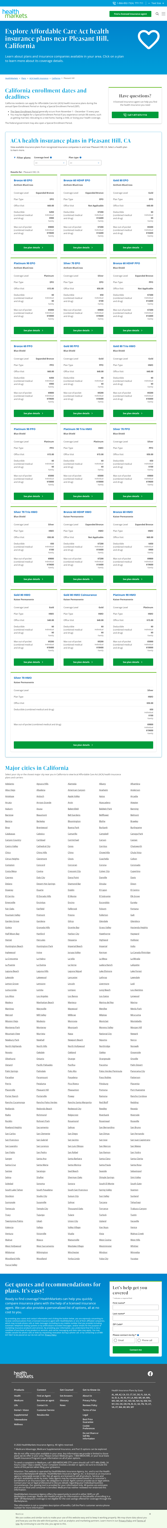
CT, (131, 1394)
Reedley (103, 1108)
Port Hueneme (137, 1089)
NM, (146, 1400)
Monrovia (72, 1021)
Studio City (42, 1196)
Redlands (9, 1108)
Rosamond (73, 1121)
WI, (124, 1407)
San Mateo (135, 1146)
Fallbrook (72, 908)
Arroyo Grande (44, 802)
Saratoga (41, 1171)
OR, (125, 1404)
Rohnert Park (43, 1121)
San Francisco (12, 1139)
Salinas (71, 1127)
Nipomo (103, 1039)
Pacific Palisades (45, 1064)
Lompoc (72, 990)
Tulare (71, 1214)
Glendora (135, 921)
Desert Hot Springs (46, 883)
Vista (101, 1233)
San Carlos (10, 1133)
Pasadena (72, 1077)
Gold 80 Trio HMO (124, 346)
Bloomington (74, 821)
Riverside (134, 1114)
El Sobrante (105, 896)
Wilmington (42, 1252)
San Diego (73, 1133)
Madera (9, 1002)
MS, (118, 1400)
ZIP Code (117, 1324)
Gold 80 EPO (120, 180)
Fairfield (40, 908)
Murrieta (41, 1033)
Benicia (8, 821)
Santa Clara (104, 1158)
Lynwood (134, 996)
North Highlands (13, 1046)
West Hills (135, 1239)
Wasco (40, 1239)
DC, (135, 1394)
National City (105, 1033)
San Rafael (73, 1152)
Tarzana (103, 1202)
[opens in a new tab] (150, 1375)
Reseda (134, 1108)
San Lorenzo (43, 1146)
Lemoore (41, 983)
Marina (133, 1002)
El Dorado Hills (44, 896)
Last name (118, 1313)
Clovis (71, 858)
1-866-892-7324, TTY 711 (130, 3)
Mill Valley (41, 1015)
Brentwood (42, 827)
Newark (134, 1033)
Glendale (103, 921)
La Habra (41, 958)
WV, (128, 1407)
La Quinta (41, 965)
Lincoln (71, 983)
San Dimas (104, 1133)
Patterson (135, 1077)
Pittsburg (103, 1083)
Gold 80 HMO (22, 595)
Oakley (102, 1052)
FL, (142, 1394)
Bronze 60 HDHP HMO (77, 512)
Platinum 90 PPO (24, 429)
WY (132, 1407)
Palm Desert (136, 1064)
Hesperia (72, 940)
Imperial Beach (75, 946)
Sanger (8, 1158)
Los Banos (73, 996)
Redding (134, 1102)
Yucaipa (134, 1258)
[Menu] (163, 14)
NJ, (141, 1400)
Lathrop (103, 977)
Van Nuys (103, 1227)
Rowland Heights (13, 1127)
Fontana (134, 908)
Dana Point (73, 877)
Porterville (42, 1096)
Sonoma (41, 1183)
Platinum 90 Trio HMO (78, 429)
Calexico (41, 833)
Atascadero (104, 802)
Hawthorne (104, 933)
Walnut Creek (137, 1233)
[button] (51, 157)
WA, (121, 1407)
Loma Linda (11, 990)
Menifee (103, 1008)
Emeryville (10, 902)
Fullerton (103, 915)
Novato (8, 1052)
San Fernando (137, 1133)
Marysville (41, 1008)
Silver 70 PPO (121, 429)
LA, (132, 1397)
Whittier (134, 1246)
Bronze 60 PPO (23, 346)
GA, (146, 1394)
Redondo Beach (44, 1108)
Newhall (40, 1039)
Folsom (102, 908)
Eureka (133, 902)
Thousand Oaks (75, 1208)
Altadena (41, 790)
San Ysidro (135, 1152)
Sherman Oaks (75, 1177)
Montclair (104, 1021)
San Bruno (135, 1127)
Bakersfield (73, 808)
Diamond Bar (74, 883)
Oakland (72, 1052)
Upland (102, 1221)
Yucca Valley (11, 1264)
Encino (71, 902)
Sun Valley (104, 1196)
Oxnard (9, 1064)
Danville (103, 877)
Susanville (41, 1202)
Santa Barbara (75, 1158)
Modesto (41, 1021)
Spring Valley (105, 1189)
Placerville (10, 1089)
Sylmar (71, 1202)
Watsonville (73, 1239)
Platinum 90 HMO (124, 595)
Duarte (40, 890)
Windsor (103, 1252)
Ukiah (39, 1221)
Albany (102, 783)
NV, (150, 1400)
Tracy (8, 1214)
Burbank (103, 827)
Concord (41, 865)
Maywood (72, 1008)
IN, (122, 1397)
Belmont (134, 815)
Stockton (9, 1196)
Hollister (134, 940)
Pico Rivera (73, 1083)
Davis (133, 877)
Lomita (40, 990)
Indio (132, 946)
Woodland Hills (12, 1258)
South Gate (136, 1183)
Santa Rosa (135, 1164)
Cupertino (135, 871)
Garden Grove (12, 921)
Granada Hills (43, 927)
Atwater (134, 802)
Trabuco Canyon (138, 1208)
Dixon (133, 883)
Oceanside (135, 1052)
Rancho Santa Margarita (80, 1102)
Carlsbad (41, 840)
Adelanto (9, 783)
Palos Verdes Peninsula (110, 1071)
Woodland (42, 1258)
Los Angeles (42, 996)
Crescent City (74, 871)
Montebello (136, 1021)
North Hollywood (76, 1046)
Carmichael (73, 840)
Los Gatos (104, 996)
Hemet (8, 940)
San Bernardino (107, 1127)
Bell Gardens (74, 815)
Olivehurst (10, 1058)
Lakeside (9, 977)
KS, (125, 1397)
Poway (71, 1096)
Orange (71, 1058)
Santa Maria (42, 1164)
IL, (119, 1397)
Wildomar (10, 1252)
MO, (114, 1400)
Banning (134, 808)
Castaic (134, 840)
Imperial (103, 946)
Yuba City (103, 1258)
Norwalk (134, 1046)
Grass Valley (105, 927)
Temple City (42, 1208)
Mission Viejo (11, 1021)
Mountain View (12, 1033)
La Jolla (71, 958)
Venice (133, 1227)
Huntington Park (45, 946)
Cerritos (103, 846)
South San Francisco (78, 1189)
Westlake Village (76, 1246)
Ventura (9, 1233)
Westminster (105, 1246)
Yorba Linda (74, 1258)
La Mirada (135, 958)
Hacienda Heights (139, 927)
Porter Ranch (11, 1096)
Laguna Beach (12, 971)
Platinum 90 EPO (24, 263)
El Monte (72, 896)
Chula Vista (135, 852)
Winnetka (135, 1252)
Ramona (103, 1096)
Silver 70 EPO (72, 263)
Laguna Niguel (75, 971)
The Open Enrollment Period (24, 111)
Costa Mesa (11, 871)
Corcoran (72, 865)
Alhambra (135, 783)
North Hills (42, 1046)
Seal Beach (73, 1171)
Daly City (41, 877)
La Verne (72, 965)
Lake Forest (136, 971)
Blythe (102, 821)
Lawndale (135, 977)
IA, (113, 1397)
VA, (113, 1407)
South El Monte (106, 1183)
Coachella (104, 858)
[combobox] (50, 162)
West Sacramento (45, 1246)
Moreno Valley (106, 1027)
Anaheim (103, 790)
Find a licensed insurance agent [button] (130, 13)
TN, (142, 1404)
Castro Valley (11, 846)
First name (118, 1303)
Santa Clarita (136, 1158)
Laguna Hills (42, 971)
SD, (139, 1404)
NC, (126, 1400)
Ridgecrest (73, 1114)
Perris (8, 1083)
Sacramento (43, 1127)
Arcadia (134, 796)
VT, (116, 1407)
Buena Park (73, 827)
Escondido (104, 902)
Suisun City (73, 1196)
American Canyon (76, 790)
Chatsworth (136, 846)
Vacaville (134, 1221)
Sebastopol (136, 1171)
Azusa (39, 808)
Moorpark (73, 1027)
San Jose (103, 1139)
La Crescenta (11, 958)
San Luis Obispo (76, 1146)
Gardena (41, 921)
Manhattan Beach (45, 1002)
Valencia (9, 1227)
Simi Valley (135, 1177)
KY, (128, 1397)
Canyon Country (13, 840)
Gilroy (71, 921)
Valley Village (74, 1227)
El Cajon (103, 890)
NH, (138, 1400)
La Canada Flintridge (140, 952)
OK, (121, 1404)
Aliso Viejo (10, 790)
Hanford (41, 933)
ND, (130, 1400)
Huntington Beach (14, 946)
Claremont (42, 858)
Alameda (72, 783)
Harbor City (73, 933)
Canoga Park (136, 833)
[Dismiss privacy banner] (150, 1514)
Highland (103, 940)
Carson (102, 840)
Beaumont (42, 815)
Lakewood (41, 977)
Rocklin (8, 1121)
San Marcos (105, 1146)
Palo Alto (72, 1071)
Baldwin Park (105, 808)
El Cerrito (9, 896)
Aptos (102, 796)
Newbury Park (12, 1039)
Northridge (104, 1046)
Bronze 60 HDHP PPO (126, 263)
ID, (116, 1397)
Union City (73, 1221)
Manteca (72, 1002)
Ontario (40, 1058)
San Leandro (11, 1146)
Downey (9, 890)
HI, (149, 1394)
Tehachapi (135, 1202)
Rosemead (104, 1121)
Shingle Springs (106, 1177)
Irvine (39, 952)
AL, (113, 1394)
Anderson (135, 790)
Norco (133, 1039)
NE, (134, 1400)
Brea (7, 827)
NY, (113, 1404)
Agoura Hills (42, 783)
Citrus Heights (12, 858)
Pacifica (71, 1064)
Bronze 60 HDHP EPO (77, 180)
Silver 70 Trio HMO (25, 512)
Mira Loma (135, 1015)
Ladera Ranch (106, 965)
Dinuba (102, 883)
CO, (128, 1394)
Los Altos (9, 996)
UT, (149, 1404)
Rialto (8, 1114)
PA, (129, 1404)
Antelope (9, 796)
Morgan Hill (136, 1027)
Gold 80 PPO (71, 346)
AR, (116, 1394)
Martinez (9, 1008)
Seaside (103, 1171)
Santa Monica (74, 1164)
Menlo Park (136, 1008)
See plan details (32, 247)
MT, (122, 1400)
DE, (138, 1394)
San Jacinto (73, 1139)
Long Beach (105, 990)
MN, (148, 1397)
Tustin (133, 1214)
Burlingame (136, 827)
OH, (117, 1404)
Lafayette (134, 965)
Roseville (134, 1121)
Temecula (10, 1208)
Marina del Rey (106, 1002)
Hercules (41, 940)
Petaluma (41, 1083)
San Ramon (104, 1152)
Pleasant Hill (43, 1089)
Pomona (103, 1089)
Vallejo (40, 1227)
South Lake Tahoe (14, 1189)
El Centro (134, 890)
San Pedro (42, 1152)
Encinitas (41, 902)
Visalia (71, 1233)
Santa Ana (41, 1158)
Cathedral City (43, 846)
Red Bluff (103, 1102)
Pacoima (103, 1064)
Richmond (42, 1114)
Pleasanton (73, 1089)
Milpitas (103, 1015)
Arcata (8, 802)
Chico (8, 852)
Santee (8, 1171)
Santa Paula (105, 1164)
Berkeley (41, 821)
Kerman (103, 952)
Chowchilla (104, 852)
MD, (136, 1397)
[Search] (157, 14)
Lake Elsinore (105, 971)
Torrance (103, 1208)
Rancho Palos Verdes (47, 1102)
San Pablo (10, 1152)
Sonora (71, 1183)
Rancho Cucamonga (15, 1102)
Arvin (70, 802)
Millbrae (72, 1015)
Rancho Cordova (138, 1096)
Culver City (104, 871)
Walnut (8, 1239)
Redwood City (74, 1108)
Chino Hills (42, 852)
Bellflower (104, 815)
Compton (9, 865)
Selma (8, 1177)
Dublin (71, 890)
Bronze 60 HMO (123, 512)
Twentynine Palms (14, 1221)
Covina (40, 871)
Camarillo (72, 833)
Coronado (135, 865)
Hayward (134, 933)
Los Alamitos (136, 990)
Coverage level (41, 157)
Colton (133, 858)
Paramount (42, 1077)
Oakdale (40, 1052)
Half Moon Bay (12, 933)
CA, (124, 1394)
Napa (70, 1033)
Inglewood (10, 952)
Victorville (41, 1233)
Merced (9, 1015)
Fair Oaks (9, 908)
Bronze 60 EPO (23, 180)
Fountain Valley (12, 915)
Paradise (9, 1077)
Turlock (102, 1214)
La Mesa (103, 958)
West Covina (105, 1239)
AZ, (120, 1394)
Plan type (74, 157)
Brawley (134, 821)
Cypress (9, 877)
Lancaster (72, 977)
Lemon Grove (12, 983)
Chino (71, 852)
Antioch (40, 796)
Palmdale (41, 1071)
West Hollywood (13, 1246)
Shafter (40, 1177)
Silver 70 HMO (23, 678)
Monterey (41, 1027)
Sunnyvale (10, 1202)
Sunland (134, 1196)
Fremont (41, 915)
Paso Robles (105, 1077)
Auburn (9, 808)
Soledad (9, 1183)
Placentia (134, 1083)
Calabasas (10, 833)
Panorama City (137, 1071)
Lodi (132, 983)
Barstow (9, 815)
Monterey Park (12, 1027)
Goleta (8, 927)
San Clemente (43, 1133)
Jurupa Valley (74, 952)
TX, (146, 1404)
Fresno (71, 915)
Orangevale (104, 1058)
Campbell (103, 833)
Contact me (136, 1349)
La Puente (10, 965)
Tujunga (40, 1214)
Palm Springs (11, 1071)
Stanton (134, 1189)
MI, (144, 1397)
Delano (8, 883)
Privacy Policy (50, 1335)
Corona (102, 865)
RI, (132, 1404)
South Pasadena (45, 1189)
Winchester (73, 1252)
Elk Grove (135, 896)
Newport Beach (75, 1039)
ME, (140, 1397)
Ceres (70, 846)
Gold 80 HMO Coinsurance (80, 595)
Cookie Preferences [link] (89, 1427)
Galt (132, 915)
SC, (135, 1404)
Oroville (134, 1058)
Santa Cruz (10, 1164)
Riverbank (104, 1114)
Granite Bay (73, 927)
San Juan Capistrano (140, 1139)
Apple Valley (74, 796)
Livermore (104, 983)
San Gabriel (42, 1139)
